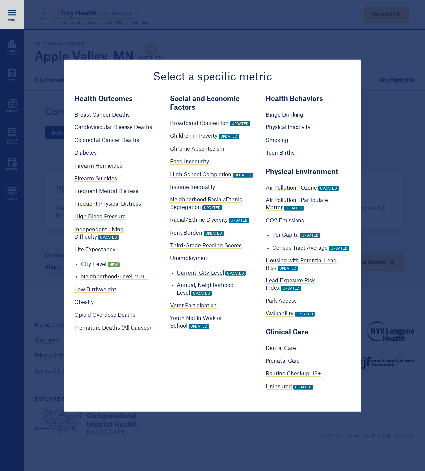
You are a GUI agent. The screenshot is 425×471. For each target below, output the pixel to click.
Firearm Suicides (95, 178)
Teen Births (280, 153)
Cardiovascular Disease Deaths (113, 127)
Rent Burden (186, 232)
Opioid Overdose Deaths (104, 315)
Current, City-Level (200, 272)
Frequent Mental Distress (106, 191)
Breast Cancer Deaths (102, 115)
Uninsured (279, 386)
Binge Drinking (284, 115)
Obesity (84, 302)
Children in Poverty (193, 136)
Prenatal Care (283, 361)
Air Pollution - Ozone (291, 187)
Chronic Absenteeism (197, 149)
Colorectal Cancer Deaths (106, 140)
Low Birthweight (95, 289)
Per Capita (285, 235)
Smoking (277, 140)
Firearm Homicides (98, 165)
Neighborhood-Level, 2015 (114, 276)
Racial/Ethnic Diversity (199, 220)
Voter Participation (193, 305)
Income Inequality (192, 187)
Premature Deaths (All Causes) (112, 328)
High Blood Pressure (100, 216)
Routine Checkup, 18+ (293, 373)
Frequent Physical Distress (107, 204)
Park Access (281, 300)
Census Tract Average (300, 247)
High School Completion (200, 174)
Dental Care (281, 348)
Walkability (279, 313)
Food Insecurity (189, 161)
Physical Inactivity (288, 127)
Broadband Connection (199, 123)
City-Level (93, 264)
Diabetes (85, 153)
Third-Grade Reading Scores (206, 245)
